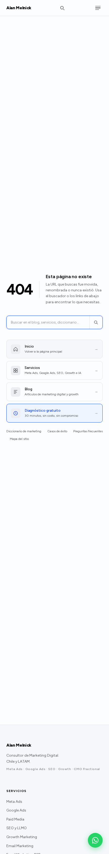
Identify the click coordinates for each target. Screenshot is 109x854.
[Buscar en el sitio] (62, 8)
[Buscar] (95, 322)
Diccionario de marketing (23, 431)
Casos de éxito (57, 431)
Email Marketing (19, 846)
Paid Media (15, 819)
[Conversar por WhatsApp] (95, 840)
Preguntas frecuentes (88, 431)
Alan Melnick (18, 7)
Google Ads (16, 810)
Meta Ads (14, 801)
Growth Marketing (21, 837)
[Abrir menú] (98, 8)
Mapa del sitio (19, 439)
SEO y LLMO (16, 828)
